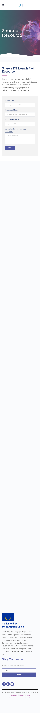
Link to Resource (12, 119)
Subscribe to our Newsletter (13, 666)
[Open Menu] (3, 5)
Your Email (9, 100)
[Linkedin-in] (8, 684)
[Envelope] (12, 684)
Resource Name (11, 110)
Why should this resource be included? (17, 130)
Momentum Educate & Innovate (20, 695)
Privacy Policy (12, 698)
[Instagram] (4, 684)
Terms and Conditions (25, 698)
